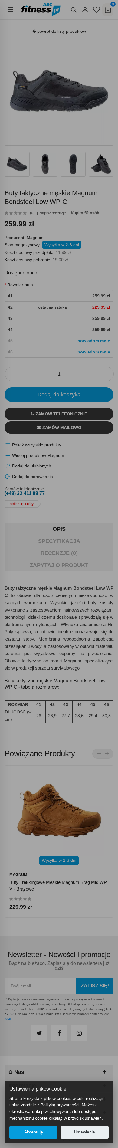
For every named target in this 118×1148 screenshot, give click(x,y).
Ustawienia (84, 1132)
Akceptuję (33, 1132)
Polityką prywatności (60, 1104)
